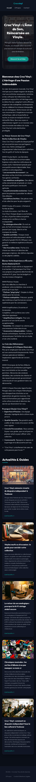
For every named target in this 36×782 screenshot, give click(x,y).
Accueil (9, 8)
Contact (26, 8)
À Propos (18, 8)
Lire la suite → (9, 516)
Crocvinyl (18, 3)
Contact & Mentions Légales (22, 776)
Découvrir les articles (18, 59)
